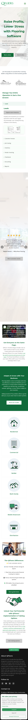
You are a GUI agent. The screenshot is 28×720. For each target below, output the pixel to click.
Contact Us (5, 689)
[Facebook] (2, 683)
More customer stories (14, 258)
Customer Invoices (9, 138)
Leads (5, 104)
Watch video (20, 55)
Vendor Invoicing (9, 152)
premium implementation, (15, 628)
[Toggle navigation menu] (25, 3)
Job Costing (7, 143)
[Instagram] (13, 683)
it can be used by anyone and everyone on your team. (14, 355)
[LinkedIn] (9, 683)
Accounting (7, 162)
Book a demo (7, 55)
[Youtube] (6, 683)
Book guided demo (14, 592)
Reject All (14, 713)
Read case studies (14, 402)
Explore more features (12, 112)
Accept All (14, 709)
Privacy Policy (5, 706)
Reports (6, 166)
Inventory (7, 148)
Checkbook (7, 157)
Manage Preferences (14, 716)
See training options (14, 641)
